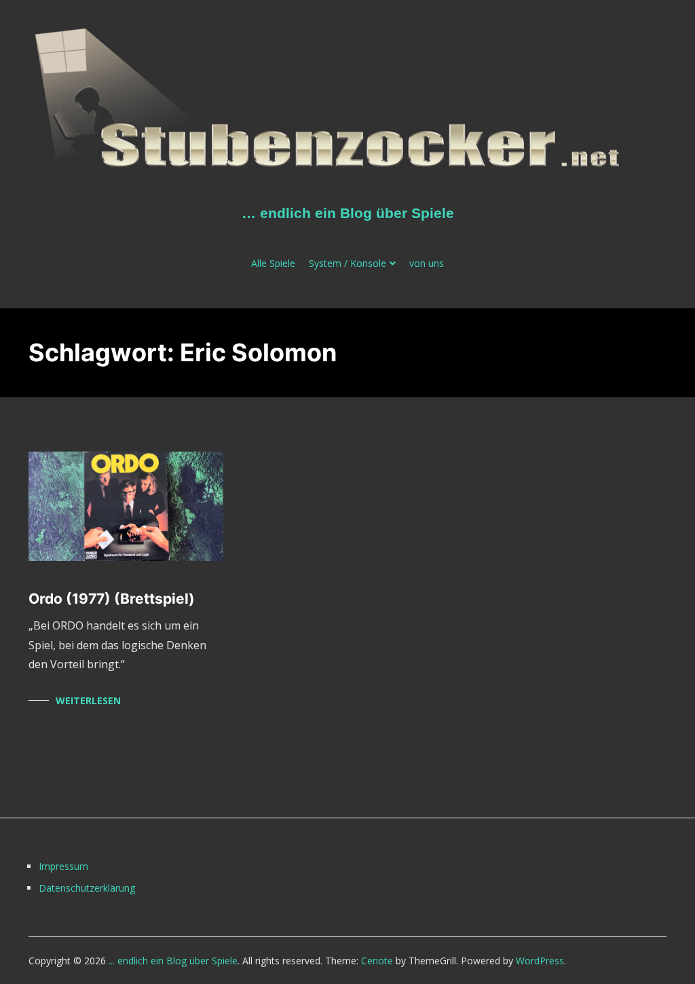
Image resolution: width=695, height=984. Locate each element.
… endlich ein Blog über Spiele (348, 213)
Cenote (377, 960)
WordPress (540, 960)
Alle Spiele (273, 263)
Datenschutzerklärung (87, 887)
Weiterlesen (88, 700)
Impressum (63, 866)
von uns (426, 263)
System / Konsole (347, 263)
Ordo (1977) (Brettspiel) (112, 598)
